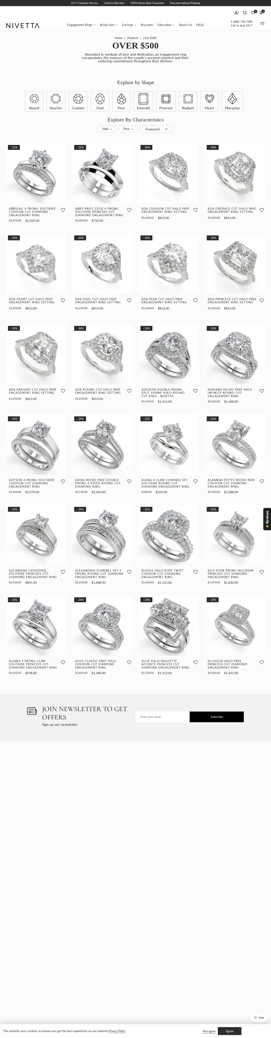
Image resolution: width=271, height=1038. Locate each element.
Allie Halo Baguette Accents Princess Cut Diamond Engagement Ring (165, 664)
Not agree (209, 1031)
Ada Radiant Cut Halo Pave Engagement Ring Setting (33, 391)
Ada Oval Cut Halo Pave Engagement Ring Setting (98, 301)
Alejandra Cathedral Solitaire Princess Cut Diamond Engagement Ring (33, 574)
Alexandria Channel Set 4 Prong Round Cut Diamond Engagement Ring (99, 574)
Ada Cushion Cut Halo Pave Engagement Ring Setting (165, 210)
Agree (230, 1031)
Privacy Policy (117, 1031)
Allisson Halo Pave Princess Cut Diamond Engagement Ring (227, 664)
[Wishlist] (63, 210)
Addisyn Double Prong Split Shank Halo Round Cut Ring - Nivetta (163, 393)
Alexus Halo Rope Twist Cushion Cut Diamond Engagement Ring (162, 574)
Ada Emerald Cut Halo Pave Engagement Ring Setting (232, 210)
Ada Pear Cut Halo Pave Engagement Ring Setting (164, 301)
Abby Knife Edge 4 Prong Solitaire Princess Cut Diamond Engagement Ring (99, 212)
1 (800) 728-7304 (241, 21)
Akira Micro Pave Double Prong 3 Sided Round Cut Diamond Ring (98, 483)
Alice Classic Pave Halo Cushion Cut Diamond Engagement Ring (95, 664)
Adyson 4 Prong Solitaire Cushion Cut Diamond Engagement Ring (32, 483)
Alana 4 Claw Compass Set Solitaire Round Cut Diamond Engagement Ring (165, 483)
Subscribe (217, 716)
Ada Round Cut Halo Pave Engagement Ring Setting (98, 391)
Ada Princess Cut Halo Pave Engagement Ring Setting (232, 301)
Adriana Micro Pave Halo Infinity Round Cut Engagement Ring (230, 393)
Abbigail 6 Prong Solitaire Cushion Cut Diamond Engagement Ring (32, 212)
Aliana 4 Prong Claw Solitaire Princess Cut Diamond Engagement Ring (33, 664)
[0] (253, 13)
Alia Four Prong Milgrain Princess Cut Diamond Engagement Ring (231, 574)
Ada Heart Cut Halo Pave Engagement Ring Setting (32, 301)
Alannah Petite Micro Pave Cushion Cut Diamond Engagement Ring (231, 483)
